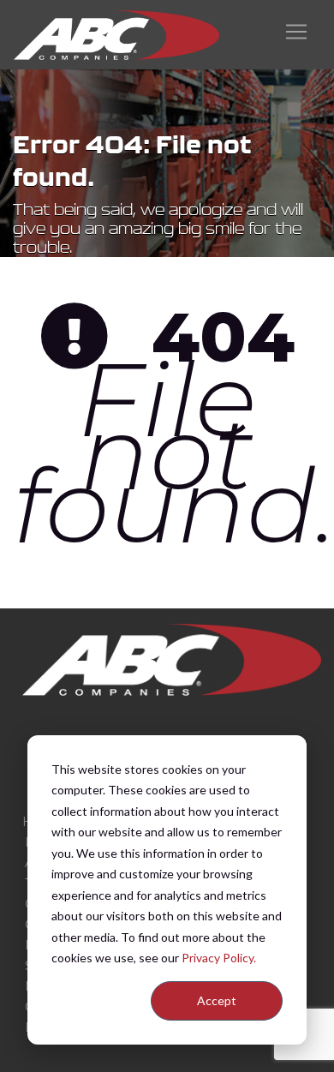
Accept (216, 1000)
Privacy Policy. (219, 957)
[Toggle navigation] (296, 32)
